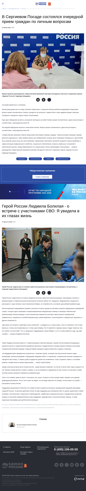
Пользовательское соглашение (11, 480)
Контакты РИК (8, 452)
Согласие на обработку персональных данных (16, 485)
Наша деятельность (13, 8)
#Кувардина (21, 158)
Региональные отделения (43, 448)
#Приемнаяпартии (63, 158)
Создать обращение (42, 177)
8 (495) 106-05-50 (66, 449)
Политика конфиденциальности (11, 481)
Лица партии (25, 447)
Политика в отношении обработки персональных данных (19, 483)
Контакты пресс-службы (26, 453)
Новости (23, 8)
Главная (4, 8)
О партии (7, 447)
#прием (48, 158)
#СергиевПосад (35, 158)
